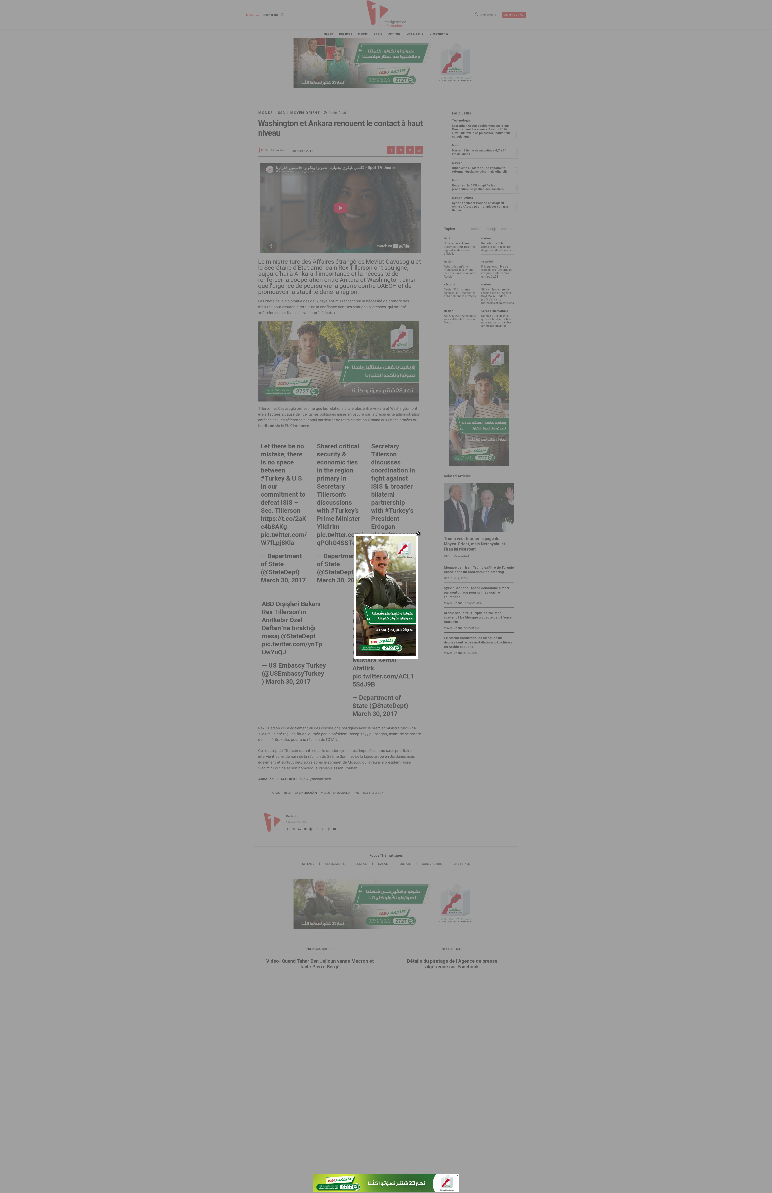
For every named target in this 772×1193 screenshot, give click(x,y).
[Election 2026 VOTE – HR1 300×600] (386, 655)
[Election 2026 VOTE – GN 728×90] (386, 1191)
